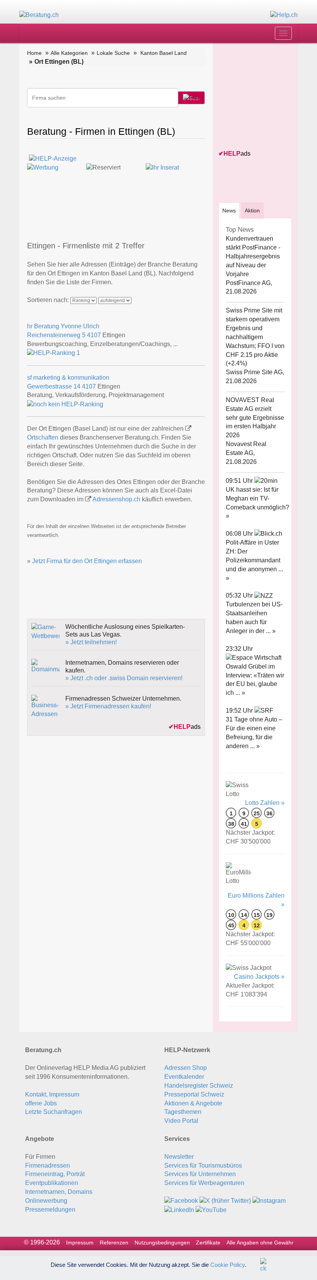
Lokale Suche (113, 53)
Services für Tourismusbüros (203, 1165)
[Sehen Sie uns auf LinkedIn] (179, 1209)
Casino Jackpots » (259, 976)
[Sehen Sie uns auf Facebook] (181, 1200)
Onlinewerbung (46, 1200)
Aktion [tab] (252, 210)
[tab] (229, 210)
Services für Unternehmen (200, 1174)
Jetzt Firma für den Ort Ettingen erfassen (87, 561)
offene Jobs (41, 1103)
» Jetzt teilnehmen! (91, 642)
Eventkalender (184, 1076)
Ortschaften (42, 437)
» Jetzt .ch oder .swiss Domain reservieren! (123, 678)
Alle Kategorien (69, 53)
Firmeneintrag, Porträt (55, 1174)
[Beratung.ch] (39, 15)
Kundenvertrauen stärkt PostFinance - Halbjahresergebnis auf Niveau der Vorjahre (253, 256)
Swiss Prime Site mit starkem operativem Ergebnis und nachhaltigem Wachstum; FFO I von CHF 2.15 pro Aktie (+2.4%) (255, 337)
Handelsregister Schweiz (198, 1085)
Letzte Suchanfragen (53, 1112)
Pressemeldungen (50, 1209)
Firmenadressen (47, 1165)
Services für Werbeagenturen (204, 1183)
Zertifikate (208, 1242)
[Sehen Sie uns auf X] (225, 1200)
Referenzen (114, 1242)
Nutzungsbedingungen (162, 1242)
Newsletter (179, 1156)
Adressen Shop (185, 1067)
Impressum (80, 1242)
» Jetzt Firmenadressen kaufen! (108, 706)
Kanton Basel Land (163, 53)
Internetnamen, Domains (58, 1191)
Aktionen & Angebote (193, 1103)
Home (34, 53)
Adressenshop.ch (116, 499)
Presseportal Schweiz (194, 1094)
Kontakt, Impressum (52, 1094)
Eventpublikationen (51, 1183)
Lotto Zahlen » (265, 803)
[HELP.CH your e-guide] (284, 15)
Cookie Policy (227, 1264)
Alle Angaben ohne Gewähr (260, 1242)
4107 (94, 335)
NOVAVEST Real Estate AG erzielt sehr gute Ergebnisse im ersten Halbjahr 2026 (255, 417)
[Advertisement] (267, 97)
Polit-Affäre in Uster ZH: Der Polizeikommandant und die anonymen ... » (254, 560)
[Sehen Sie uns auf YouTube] (211, 1209)
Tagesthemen (182, 1112)
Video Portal (181, 1120)
